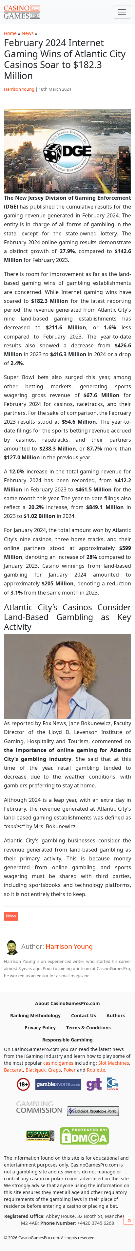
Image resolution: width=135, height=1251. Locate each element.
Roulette (96, 1070)
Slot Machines (113, 1063)
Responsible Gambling (67, 1040)
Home (10, 33)
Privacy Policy (40, 1027)
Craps (54, 1070)
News (28, 33)
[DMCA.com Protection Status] (84, 1134)
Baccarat (13, 1070)
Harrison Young (19, 89)
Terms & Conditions (88, 1027)
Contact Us (83, 1015)
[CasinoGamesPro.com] (22, 12)
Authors (115, 1015)
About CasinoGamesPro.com (67, 1003)
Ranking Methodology (35, 1015)
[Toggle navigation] (122, 12)
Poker (70, 1070)
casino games (58, 1063)
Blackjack (36, 1070)
